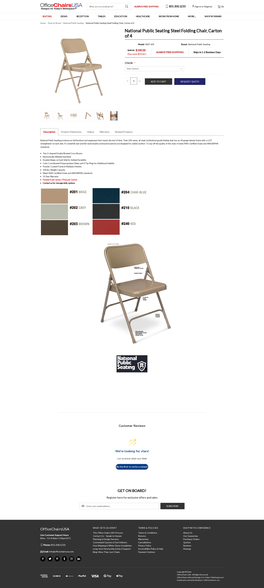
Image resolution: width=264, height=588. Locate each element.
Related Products (124, 131)
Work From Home (169, 16)
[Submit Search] (126, 6)
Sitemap (187, 548)
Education (120, 16)
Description (49, 131)
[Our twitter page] (50, 558)
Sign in (198, 6)
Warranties (143, 539)
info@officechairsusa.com (58, 551)
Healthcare (143, 16)
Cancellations (144, 542)
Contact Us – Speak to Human (107, 536)
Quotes (187, 542)
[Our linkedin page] (78, 558)
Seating (47, 16)
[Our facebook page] (43, 558)
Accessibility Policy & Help (150, 548)
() (222, 6)
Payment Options (146, 552)
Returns (142, 536)
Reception (82, 16)
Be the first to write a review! (132, 466)
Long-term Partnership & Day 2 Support (112, 548)
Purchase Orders (191, 539)
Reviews (187, 545)
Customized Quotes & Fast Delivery (110, 542)
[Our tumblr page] (64, 558)
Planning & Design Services (106, 539)
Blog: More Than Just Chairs (106, 552)
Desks (64, 16)
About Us (187, 532)
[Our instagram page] (71, 558)
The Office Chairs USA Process (108, 532)
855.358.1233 (177, 6)
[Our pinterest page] (57, 558)
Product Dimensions (71, 131)
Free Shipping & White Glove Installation (112, 545)
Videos (90, 131)
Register (208, 6)
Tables (101, 16)
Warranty (104, 131)
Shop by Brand (213, 16)
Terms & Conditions (147, 532)
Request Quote (189, 81)
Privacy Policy (144, 545)
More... (192, 16)
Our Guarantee (190, 536)
